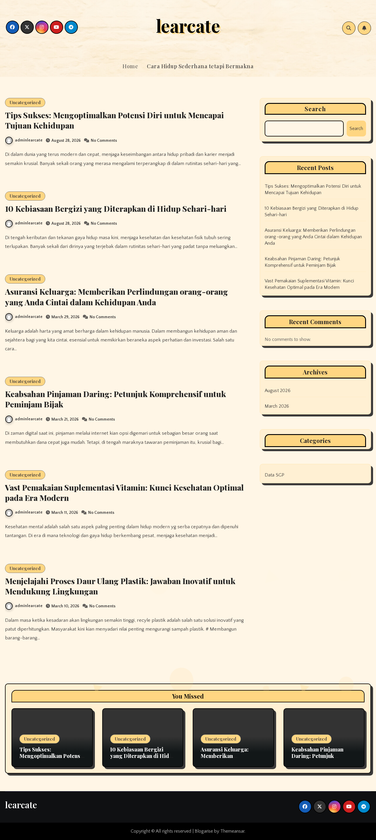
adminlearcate (29, 140)
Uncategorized (25, 102)
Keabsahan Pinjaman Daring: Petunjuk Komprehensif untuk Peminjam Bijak (115, 399)
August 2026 (278, 390)
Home (130, 66)
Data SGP (275, 475)
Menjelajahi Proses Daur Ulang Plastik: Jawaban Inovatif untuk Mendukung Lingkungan (120, 586)
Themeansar (232, 831)
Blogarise (204, 831)
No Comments (104, 140)
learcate (188, 25)
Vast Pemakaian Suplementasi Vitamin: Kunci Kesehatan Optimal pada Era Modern (124, 492)
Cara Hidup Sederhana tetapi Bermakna (200, 66)
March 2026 (277, 406)
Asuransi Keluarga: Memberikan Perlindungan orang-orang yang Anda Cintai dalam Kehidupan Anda (116, 296)
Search (315, 109)
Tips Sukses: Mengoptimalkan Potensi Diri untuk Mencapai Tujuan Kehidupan (114, 120)
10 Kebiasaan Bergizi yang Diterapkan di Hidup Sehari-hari (115, 208)
